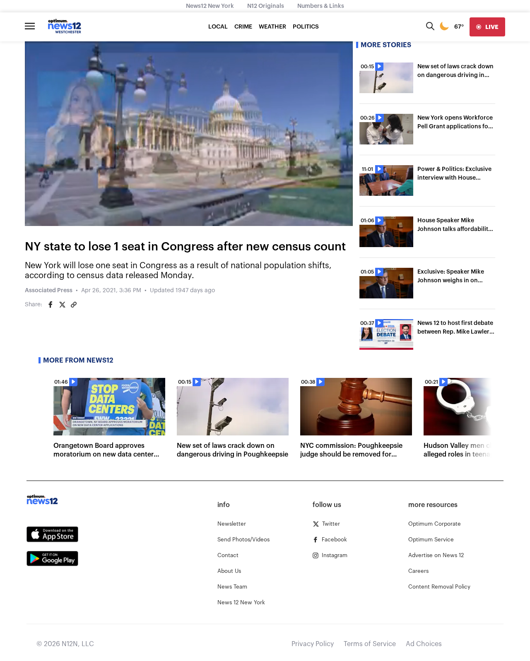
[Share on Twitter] (62, 304)
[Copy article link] (73, 304)
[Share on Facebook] (50, 304)
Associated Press (48, 290)
